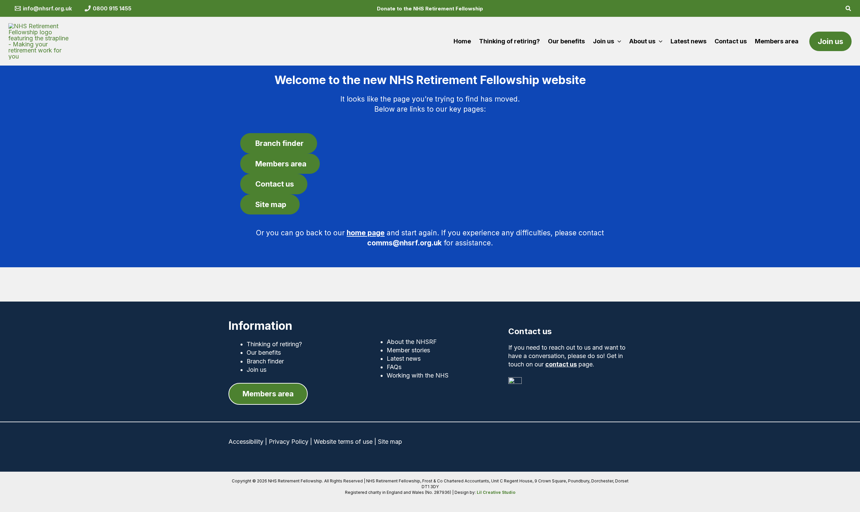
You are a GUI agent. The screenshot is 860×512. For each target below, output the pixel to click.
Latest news (404, 358)
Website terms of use (343, 441)
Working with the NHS (417, 375)
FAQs (394, 366)
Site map (390, 441)
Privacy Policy (288, 441)
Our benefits (264, 352)
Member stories (408, 350)
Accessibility (245, 441)
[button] (849, 9)
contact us (561, 364)
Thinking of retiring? (274, 344)
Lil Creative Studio (496, 492)
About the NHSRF (412, 341)
